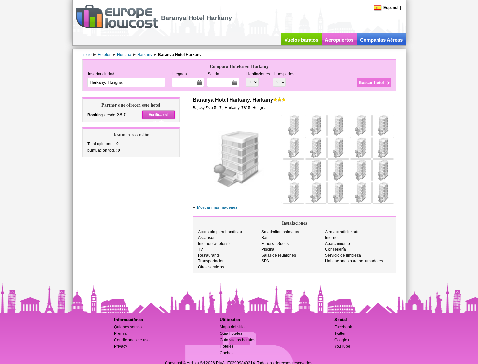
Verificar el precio (158, 115)
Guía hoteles (231, 333)
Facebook (343, 327)
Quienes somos (128, 327)
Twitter (340, 333)
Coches (226, 353)
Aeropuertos (339, 40)
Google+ (342, 340)
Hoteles (226, 346)
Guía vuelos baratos (237, 340)
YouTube (342, 346)
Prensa (120, 333)
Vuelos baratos (301, 40)
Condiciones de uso (132, 340)
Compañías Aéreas (381, 40)
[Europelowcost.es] (117, 26)
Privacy (120, 346)
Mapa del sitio (232, 327)
